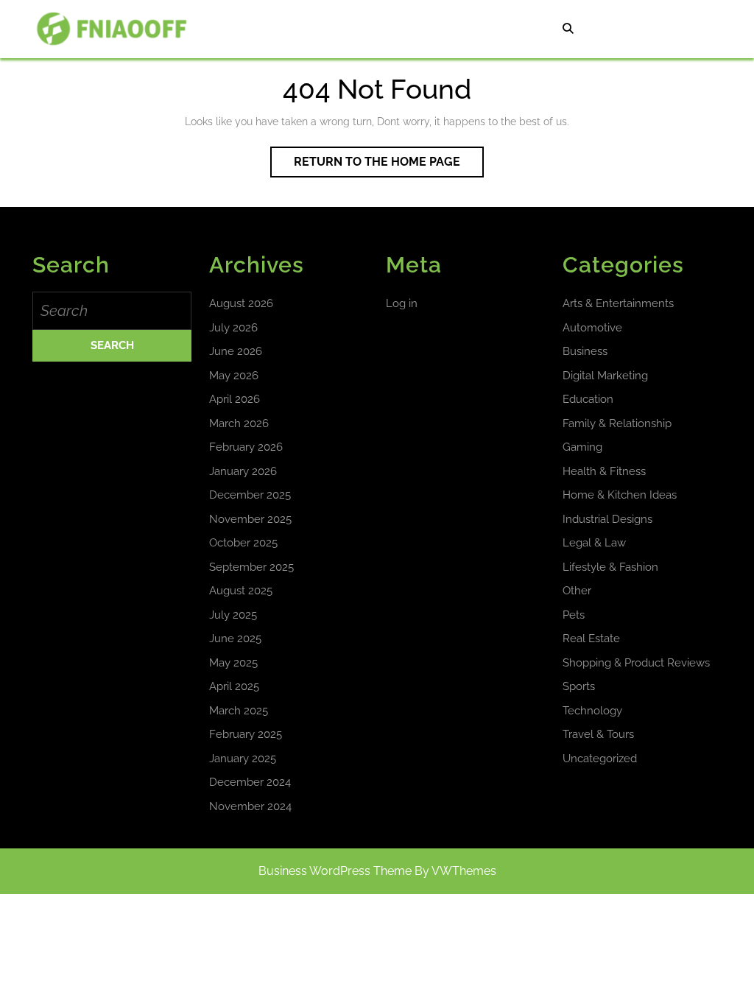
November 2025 (250, 519)
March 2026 (239, 423)
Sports (579, 686)
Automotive (592, 327)
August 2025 (240, 590)
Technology (592, 710)
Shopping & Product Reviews (636, 662)
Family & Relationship (617, 423)
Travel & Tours (598, 734)
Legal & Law (594, 542)
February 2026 (246, 447)
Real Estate (591, 638)
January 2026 (243, 471)
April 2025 (234, 686)
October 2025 (243, 542)
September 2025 (251, 567)
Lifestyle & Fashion (610, 567)
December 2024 (250, 782)
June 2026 (235, 351)
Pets (574, 615)
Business (585, 351)
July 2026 (233, 327)
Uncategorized (600, 758)
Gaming (582, 447)
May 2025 (233, 662)
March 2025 (238, 710)
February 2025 (245, 734)
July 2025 (233, 615)
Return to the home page (389, 165)
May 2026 (233, 375)
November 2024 (250, 806)
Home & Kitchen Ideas (620, 495)
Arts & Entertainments (618, 303)
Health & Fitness (604, 471)
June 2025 (235, 638)
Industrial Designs (607, 519)
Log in (401, 303)
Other (577, 590)
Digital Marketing (605, 375)
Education (588, 399)
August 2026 (241, 303)
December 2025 (250, 495)
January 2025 (242, 758)
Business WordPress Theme (335, 871)
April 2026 (234, 399)
